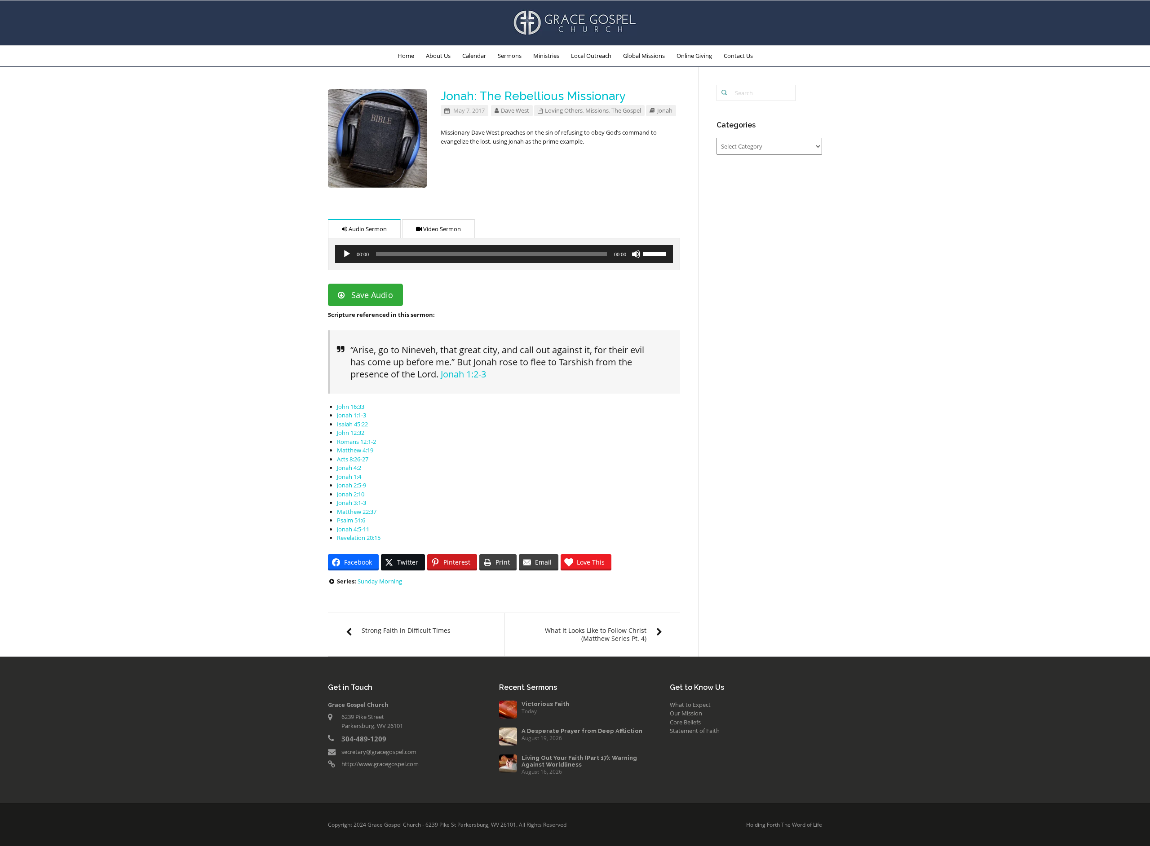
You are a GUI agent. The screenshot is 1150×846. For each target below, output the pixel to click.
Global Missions (644, 56)
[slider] (655, 253)
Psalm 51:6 (351, 520)
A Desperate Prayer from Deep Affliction (582, 731)
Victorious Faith (545, 704)
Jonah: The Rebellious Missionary (533, 96)
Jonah (664, 110)
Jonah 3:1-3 (351, 503)
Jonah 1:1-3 (351, 415)
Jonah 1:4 (349, 477)
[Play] (346, 254)
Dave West (515, 110)
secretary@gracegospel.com (378, 752)
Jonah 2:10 (350, 494)
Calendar (474, 56)
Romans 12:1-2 (356, 442)
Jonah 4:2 (349, 468)
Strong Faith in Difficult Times (406, 630)
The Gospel (626, 110)
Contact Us (738, 56)
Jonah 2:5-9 (351, 485)
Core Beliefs (685, 722)
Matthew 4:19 (355, 450)
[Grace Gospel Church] (575, 22)
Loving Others (564, 110)
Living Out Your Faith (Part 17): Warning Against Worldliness (579, 761)
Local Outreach (591, 56)
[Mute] (636, 254)
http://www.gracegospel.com (380, 764)
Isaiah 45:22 (352, 424)
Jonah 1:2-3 (463, 374)
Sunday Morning (380, 581)
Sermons (510, 56)
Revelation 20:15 (358, 538)
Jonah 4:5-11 (353, 529)
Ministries (546, 56)
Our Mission (686, 713)
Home (406, 56)
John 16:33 (350, 407)
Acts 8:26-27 (352, 459)
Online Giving (694, 56)
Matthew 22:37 (356, 512)
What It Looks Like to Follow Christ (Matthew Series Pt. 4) (595, 634)
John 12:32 (350, 433)
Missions (597, 110)
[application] (504, 254)
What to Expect (690, 705)
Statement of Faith (695, 731)
